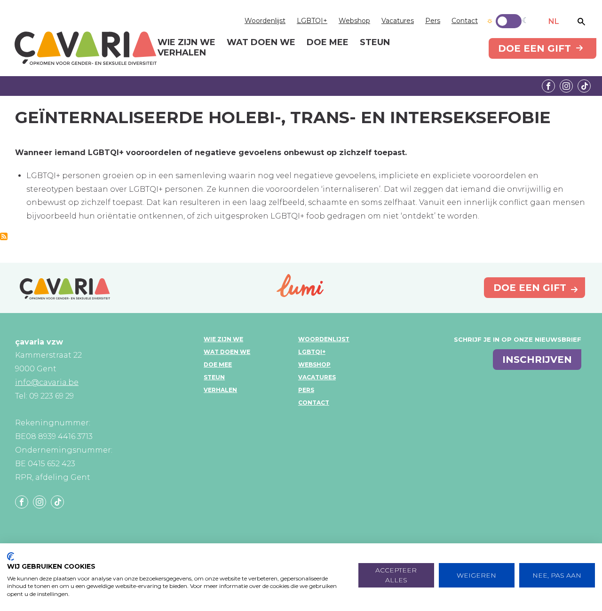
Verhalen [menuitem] (182, 53)
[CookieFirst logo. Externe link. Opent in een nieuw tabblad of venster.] (10, 556)
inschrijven (537, 359)
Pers (432, 20)
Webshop (354, 20)
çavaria (86, 48)
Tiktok (584, 86)
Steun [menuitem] (375, 42)
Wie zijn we (223, 339)
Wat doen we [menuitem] (261, 42)
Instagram (566, 86)
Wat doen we (227, 351)
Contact (465, 20)
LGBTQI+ (312, 20)
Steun (214, 377)
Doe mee (218, 364)
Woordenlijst (265, 20)
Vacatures (397, 20)
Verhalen (220, 389)
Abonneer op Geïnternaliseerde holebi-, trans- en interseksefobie (4, 236)
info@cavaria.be (47, 382)
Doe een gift (534, 48)
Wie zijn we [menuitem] (186, 42)
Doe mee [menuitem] (328, 42)
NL (553, 21)
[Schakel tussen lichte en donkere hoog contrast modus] (509, 21)
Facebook (548, 86)
